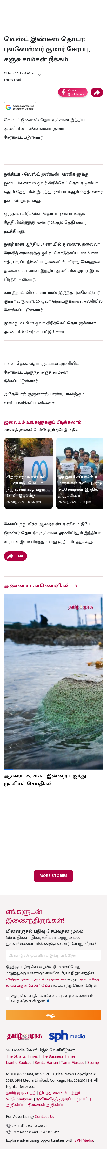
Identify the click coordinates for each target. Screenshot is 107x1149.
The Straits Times (22, 1057)
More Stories (53, 875)
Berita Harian (46, 1063)
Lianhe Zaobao (19, 1063)
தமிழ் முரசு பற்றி (21, 1092)
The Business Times (58, 1057)
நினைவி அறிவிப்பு (46, 1105)
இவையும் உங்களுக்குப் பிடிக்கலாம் (42, 422)
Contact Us (44, 1116)
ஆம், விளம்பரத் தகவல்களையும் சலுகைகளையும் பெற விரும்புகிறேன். (52, 998)
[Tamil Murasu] (24, 1036)
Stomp (93, 1063)
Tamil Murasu (72, 1063)
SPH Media (84, 1140)
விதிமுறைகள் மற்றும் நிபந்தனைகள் (36, 979)
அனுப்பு (53, 1015)
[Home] (67, 1036)
